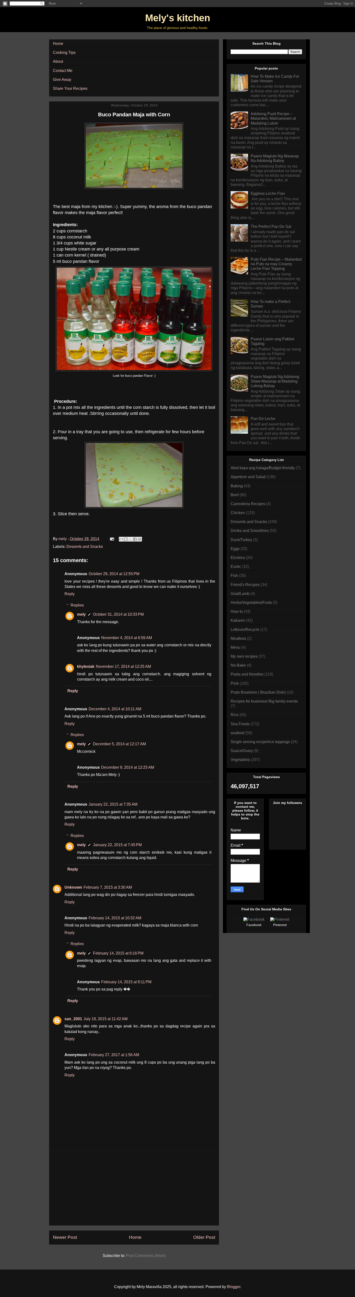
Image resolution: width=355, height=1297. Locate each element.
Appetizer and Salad (248, 477)
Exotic (236, 567)
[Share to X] (130, 539)
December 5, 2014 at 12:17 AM (119, 744)
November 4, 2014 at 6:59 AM (126, 638)
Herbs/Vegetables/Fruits (251, 602)
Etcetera (238, 558)
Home (58, 44)
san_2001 (73, 1019)
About (58, 61)
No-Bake (238, 665)
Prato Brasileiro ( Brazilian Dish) (258, 692)
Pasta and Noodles (247, 674)
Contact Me (62, 71)
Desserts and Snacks (84, 546)
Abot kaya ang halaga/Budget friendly (263, 468)
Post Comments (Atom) (146, 1256)
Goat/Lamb (240, 594)
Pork (235, 683)
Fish (234, 575)
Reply (69, 594)
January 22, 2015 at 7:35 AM (113, 804)
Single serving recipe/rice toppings (260, 742)
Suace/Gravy (242, 751)
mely (81, 614)
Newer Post (65, 1237)
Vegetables (240, 760)
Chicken (238, 513)
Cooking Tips (64, 52)
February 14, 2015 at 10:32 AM (115, 918)
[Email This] (121, 539)
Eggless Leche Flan (268, 193)
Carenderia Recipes (248, 504)
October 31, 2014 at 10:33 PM (118, 614)
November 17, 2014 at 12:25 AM (123, 666)
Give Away (62, 79)
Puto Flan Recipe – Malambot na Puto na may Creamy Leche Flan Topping (276, 264)
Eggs (235, 549)
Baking (237, 486)
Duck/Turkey (241, 540)
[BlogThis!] (125, 539)
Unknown (73, 887)
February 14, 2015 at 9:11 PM (126, 982)
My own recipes (244, 656)
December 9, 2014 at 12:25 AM (127, 767)
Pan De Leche (263, 419)
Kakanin (238, 620)
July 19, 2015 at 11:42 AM (106, 1019)
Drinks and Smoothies (250, 531)
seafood (237, 733)
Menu (235, 647)
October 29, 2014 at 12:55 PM (114, 574)
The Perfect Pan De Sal (271, 226)
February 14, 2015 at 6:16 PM (118, 953)
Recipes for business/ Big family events (264, 701)
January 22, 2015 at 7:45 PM (117, 845)
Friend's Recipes (245, 585)
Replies (77, 605)
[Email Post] (111, 539)
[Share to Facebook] (135, 539)
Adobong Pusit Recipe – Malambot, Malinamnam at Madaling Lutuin (273, 118)
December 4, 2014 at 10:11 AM (115, 709)
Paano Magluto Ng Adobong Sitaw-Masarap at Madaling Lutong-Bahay (275, 381)
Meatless (238, 638)
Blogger (233, 1287)
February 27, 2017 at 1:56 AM (114, 1055)
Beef (235, 495)
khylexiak (85, 666)
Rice (235, 715)
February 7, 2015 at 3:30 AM (108, 887)
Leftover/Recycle (245, 630)
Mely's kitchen (177, 18)
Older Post (204, 1237)
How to (237, 611)
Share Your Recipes (70, 88)
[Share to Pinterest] (139, 539)
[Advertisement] (134, 1188)
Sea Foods (240, 724)
